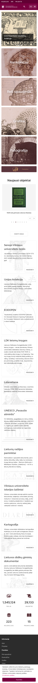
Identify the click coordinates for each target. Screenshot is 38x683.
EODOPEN (10, 309)
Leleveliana (11, 382)
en (31, 6)
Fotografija (19, 150)
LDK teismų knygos (15, 340)
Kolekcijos (5, 1)
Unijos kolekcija (13, 279)
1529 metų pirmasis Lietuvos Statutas (16, 213)
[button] (16, 45)
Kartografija (11, 524)
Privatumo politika (8, 675)
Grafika (19, 121)
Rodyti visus (19, 234)
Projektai (18, 1)
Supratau (19, 680)
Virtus (3, 663)
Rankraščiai (19, 62)
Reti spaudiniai (19, 92)
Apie (12, 1)
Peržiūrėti (30, 269)
